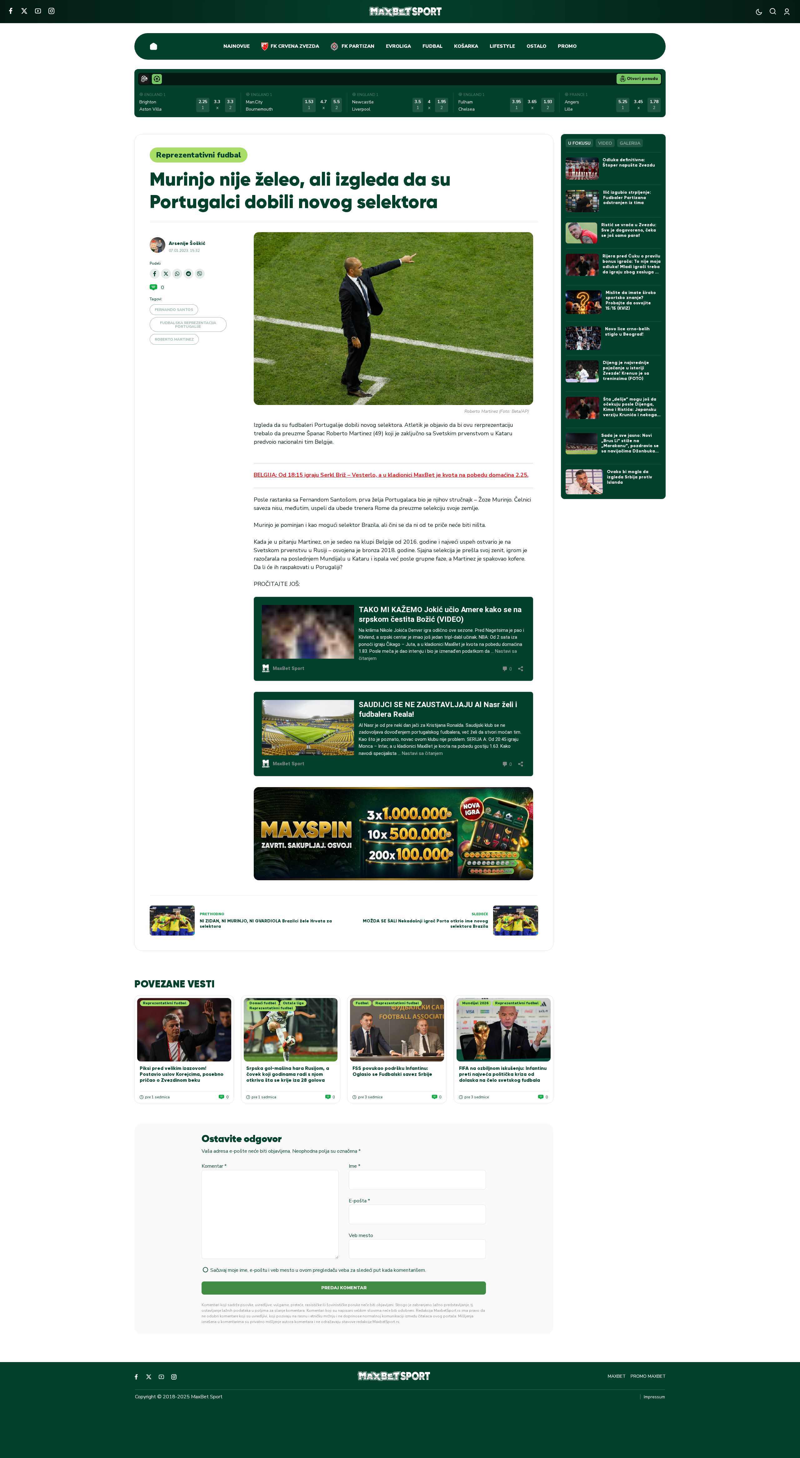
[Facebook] (10, 10)
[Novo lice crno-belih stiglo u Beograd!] (583, 338)
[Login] (788, 11)
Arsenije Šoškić (187, 243)
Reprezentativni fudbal (198, 155)
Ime (354, 1166)
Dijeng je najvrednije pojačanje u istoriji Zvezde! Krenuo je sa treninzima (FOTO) (626, 370)
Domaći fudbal (262, 1003)
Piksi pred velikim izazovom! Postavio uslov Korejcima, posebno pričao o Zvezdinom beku (181, 1074)
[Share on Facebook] (155, 274)
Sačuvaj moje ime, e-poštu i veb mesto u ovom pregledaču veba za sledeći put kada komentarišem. (318, 1270)
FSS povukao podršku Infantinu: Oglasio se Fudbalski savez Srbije (392, 1071)
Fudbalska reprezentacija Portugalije (188, 324)
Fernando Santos (174, 309)
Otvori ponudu (642, 79)
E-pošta (359, 1200)
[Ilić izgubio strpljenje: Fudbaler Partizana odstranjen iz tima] (582, 201)
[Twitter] (24, 10)
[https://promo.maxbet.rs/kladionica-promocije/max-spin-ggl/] (393, 833)
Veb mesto (361, 1235)
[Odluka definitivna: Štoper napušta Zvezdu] (582, 168)
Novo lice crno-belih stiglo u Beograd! (627, 331)
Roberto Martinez (174, 339)
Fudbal (362, 1003)
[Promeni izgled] (758, 11)
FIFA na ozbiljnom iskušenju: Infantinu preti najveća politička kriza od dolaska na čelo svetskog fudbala (503, 1074)
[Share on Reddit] (188, 274)
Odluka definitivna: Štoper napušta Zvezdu (628, 162)
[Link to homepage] (405, 11)
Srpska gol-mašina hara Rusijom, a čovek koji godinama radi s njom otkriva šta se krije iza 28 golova (287, 1074)
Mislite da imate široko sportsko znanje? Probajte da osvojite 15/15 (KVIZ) (631, 300)
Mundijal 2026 (475, 1003)
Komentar (214, 1166)
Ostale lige (293, 1003)
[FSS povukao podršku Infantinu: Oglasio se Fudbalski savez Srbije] (397, 1029)
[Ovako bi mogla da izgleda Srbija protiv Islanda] (584, 481)
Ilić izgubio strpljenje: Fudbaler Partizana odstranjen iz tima (627, 198)
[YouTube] (38, 10)
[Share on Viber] (200, 274)
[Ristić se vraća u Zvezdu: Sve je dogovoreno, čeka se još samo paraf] (581, 232)
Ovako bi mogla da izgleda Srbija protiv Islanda (629, 477)
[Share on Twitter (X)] (166, 274)
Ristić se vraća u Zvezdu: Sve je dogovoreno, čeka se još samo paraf (628, 230)
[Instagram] (51, 10)
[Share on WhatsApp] (177, 274)
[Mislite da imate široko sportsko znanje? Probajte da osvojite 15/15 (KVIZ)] (584, 302)
